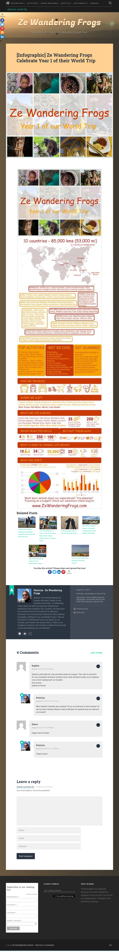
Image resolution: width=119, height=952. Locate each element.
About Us (65, 3)
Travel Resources (49, 3)
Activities (32, 3)
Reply (98, 666)
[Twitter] (54, 572)
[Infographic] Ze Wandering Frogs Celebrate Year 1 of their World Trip (56, 58)
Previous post (82, 609)
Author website (25, 634)
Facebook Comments (44, 787)
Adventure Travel (83, 597)
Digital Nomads (98, 597)
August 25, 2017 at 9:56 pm (43, 669)
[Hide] (1, 41)
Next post (80, 612)
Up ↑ (111, 945)
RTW (78, 602)
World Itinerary (87, 602)
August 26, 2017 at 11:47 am (47, 701)
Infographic (81, 599)
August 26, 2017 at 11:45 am (47, 749)
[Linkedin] (59, 572)
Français (94, 3)
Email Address (13, 897)
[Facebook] (50, 572)
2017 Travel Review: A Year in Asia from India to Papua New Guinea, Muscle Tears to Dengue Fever (48, 535)
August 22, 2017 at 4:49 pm (43, 728)
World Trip (22, 9)
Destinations (17, 3)
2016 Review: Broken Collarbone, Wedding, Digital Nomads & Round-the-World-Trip (26, 533)
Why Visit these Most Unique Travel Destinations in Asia (36, 561)
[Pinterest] (63, 572)
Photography (80, 3)
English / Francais (14, 920)
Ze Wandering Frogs (59, 22)
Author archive (20, 634)
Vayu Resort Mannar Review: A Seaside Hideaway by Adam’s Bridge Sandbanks (89, 529)
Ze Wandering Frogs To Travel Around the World (69, 532)
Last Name (11, 913)
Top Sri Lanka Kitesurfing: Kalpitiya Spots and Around (80, 560)
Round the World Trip (96, 599)
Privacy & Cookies (44, 945)
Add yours (96, 653)
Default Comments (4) (25, 787)
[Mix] (2, 32)
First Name (11, 905)
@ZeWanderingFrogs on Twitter (30, 634)
